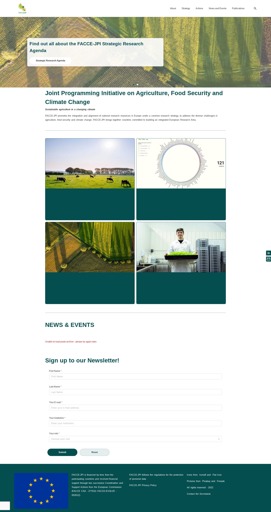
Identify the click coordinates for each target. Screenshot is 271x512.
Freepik (221, 481)
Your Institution (57, 418)
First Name (55, 371)
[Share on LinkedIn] (268, 253)
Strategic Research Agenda (50, 60)
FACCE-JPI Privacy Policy (143, 485)
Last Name (55, 386)
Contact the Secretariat (198, 494)
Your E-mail (55, 402)
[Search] (255, 8)
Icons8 (202, 475)
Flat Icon (217, 475)
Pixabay (206, 481)
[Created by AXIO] (254, 475)
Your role (54, 433)
